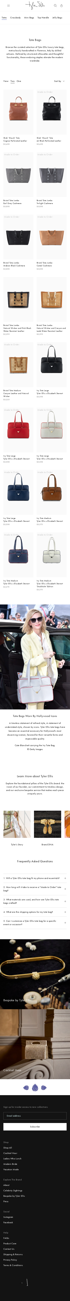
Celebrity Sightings (12, 1190)
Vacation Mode (11, 1169)
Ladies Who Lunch (12, 1158)
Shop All (7, 1147)
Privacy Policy (10, 1259)
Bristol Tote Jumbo (11, 200)
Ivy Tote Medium (44, 518)
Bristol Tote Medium (12, 390)
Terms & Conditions (13, 1265)
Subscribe (35, 1126)
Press (5, 1201)
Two (13, 81)
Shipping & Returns (13, 1254)
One (19, 81)
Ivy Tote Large (43, 390)
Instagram (8, 1217)
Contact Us (8, 1248)
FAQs (6, 1238)
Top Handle (43, 17)
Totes (4, 17)
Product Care (9, 1243)
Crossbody (15, 17)
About (6, 1185)
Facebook (8, 1222)
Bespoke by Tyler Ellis (14, 1196)
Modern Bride (10, 1164)
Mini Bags (29, 17)
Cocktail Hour (10, 1153)
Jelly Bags (57, 17)
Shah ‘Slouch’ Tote (11, 138)
